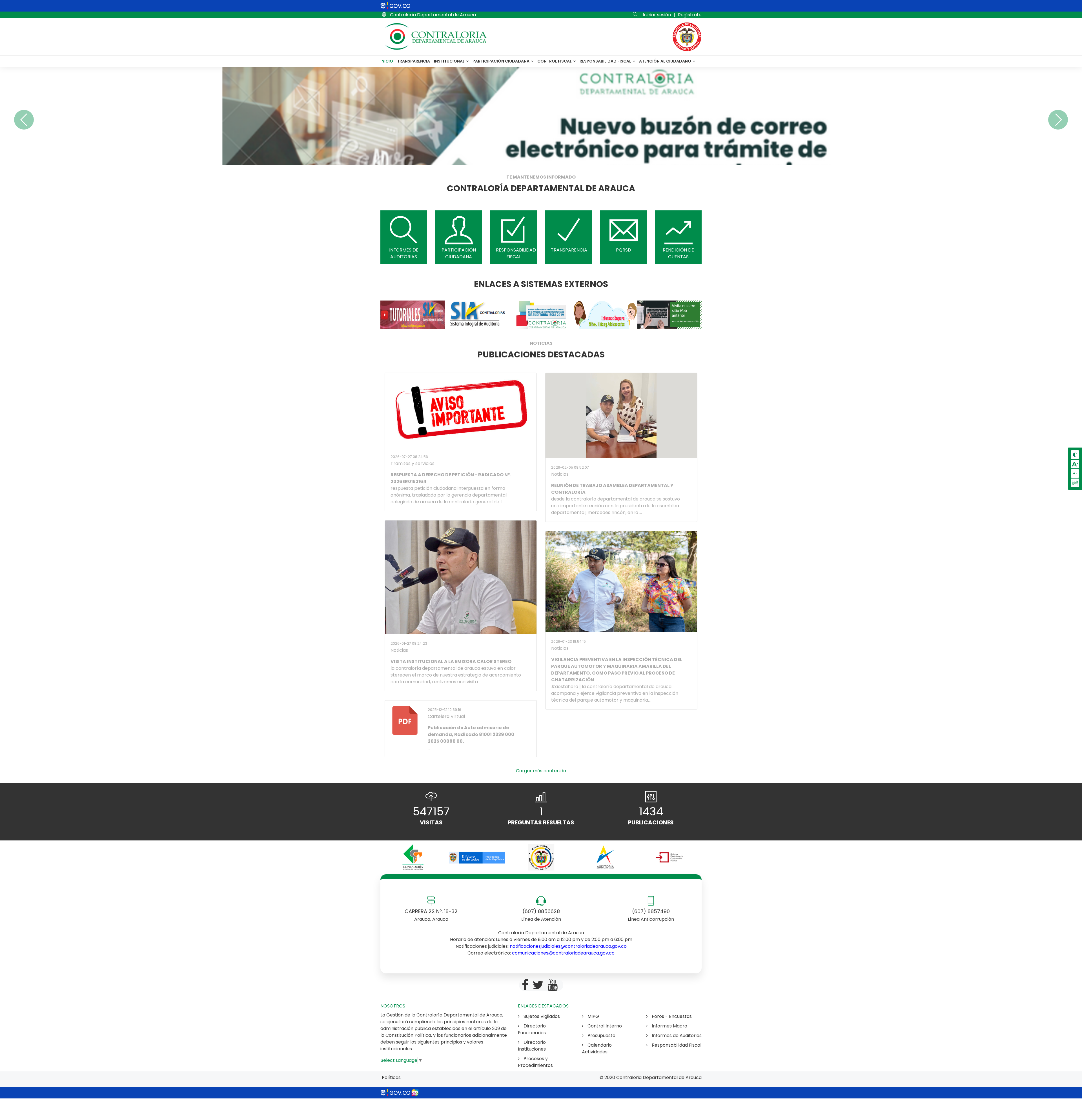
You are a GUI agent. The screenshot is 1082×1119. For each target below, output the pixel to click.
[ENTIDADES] (412, 857)
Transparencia (413, 61)
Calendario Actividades (597, 1048)
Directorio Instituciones (532, 1045)
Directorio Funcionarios (532, 1029)
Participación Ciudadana (501, 61)
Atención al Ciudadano (665, 61)
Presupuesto (600, 1035)
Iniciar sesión (657, 15)
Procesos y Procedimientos (535, 1062)
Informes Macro (669, 1026)
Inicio (386, 61)
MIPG (592, 1016)
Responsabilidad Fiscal (606, 61)
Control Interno (604, 1026)
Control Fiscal (555, 61)
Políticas (391, 1077)
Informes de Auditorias (676, 1035)
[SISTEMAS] (412, 315)
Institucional (449, 61)
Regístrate (690, 15)
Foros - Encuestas (671, 1016)
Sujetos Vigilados (541, 1016)
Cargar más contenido (541, 770)
